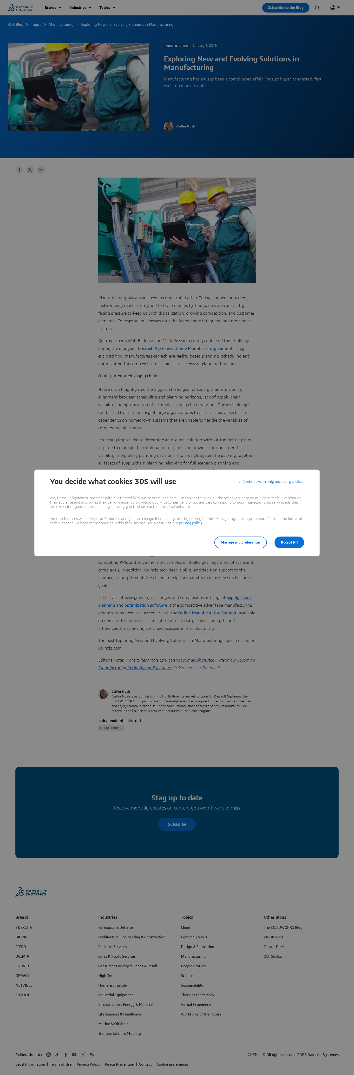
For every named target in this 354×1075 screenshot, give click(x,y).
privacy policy (190, 523)
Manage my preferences (241, 542)
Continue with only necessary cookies (273, 482)
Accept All (289, 542)
